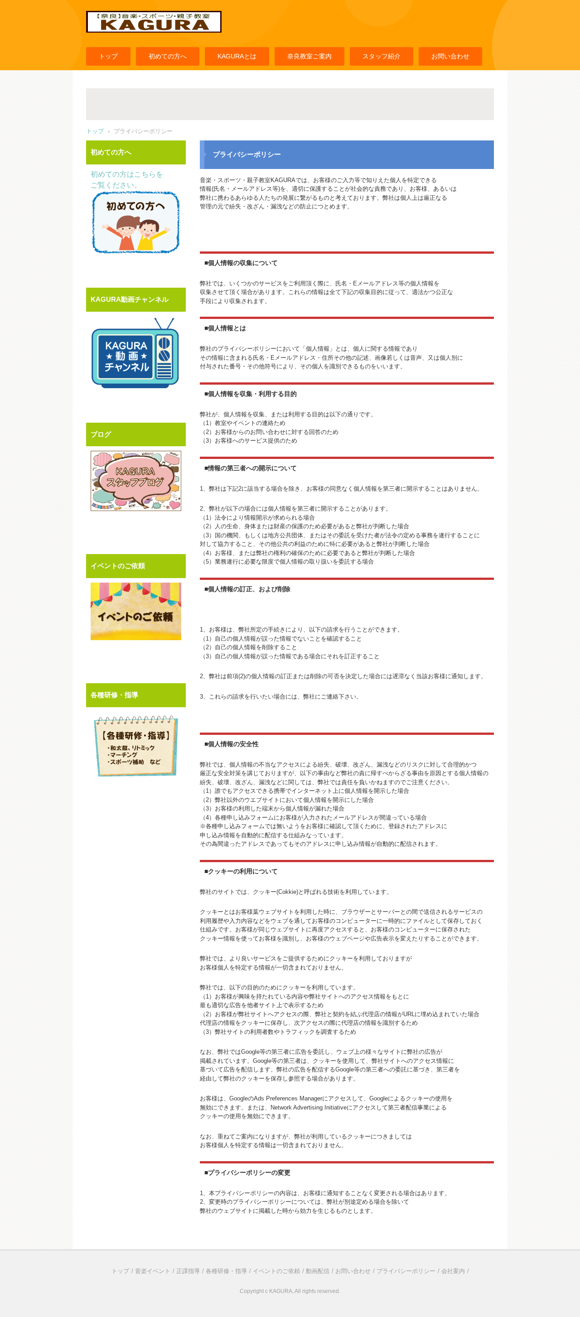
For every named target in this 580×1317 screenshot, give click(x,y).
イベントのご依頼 (118, 565)
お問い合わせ (450, 56)
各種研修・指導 (114, 695)
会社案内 (453, 1271)
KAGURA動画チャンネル (130, 299)
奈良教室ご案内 (309, 56)
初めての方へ (168, 56)
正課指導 (188, 1271)
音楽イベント (152, 1271)
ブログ (101, 434)
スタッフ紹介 (381, 56)
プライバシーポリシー (406, 1271)
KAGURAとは (237, 56)
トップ (108, 56)
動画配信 (317, 1271)
